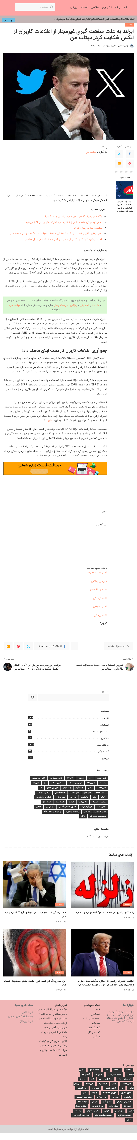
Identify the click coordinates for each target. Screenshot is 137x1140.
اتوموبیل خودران (75, 783)
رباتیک (103, 797)
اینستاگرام (79, 787)
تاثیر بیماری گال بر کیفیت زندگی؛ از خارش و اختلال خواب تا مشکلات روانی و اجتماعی (56, 233)
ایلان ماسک (101, 787)
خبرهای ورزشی (99, 581)
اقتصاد (129, 25)
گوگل (83, 816)
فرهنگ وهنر (60, 305)
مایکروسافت (101, 806)
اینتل (90, 787)
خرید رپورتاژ (26, 1021)
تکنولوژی (84, 305)
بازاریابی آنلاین (52, 787)
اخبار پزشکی (100, 615)
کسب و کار (103, 751)
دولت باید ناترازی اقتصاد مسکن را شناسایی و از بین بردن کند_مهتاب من (124, 206)
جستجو (105, 691)
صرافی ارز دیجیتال (99, 802)
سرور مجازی (60, 797)
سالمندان (84, 797)
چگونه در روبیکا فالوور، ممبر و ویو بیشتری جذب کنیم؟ (74, 216)
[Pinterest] (130, 164)
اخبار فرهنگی (100, 598)
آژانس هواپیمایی (38, 778)
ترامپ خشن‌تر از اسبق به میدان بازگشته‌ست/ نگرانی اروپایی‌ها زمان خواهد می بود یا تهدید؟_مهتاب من (105, 983)
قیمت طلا (47, 802)
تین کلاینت (74, 792)
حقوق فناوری (60, 792)
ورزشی (73, 305)
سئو (94, 797)
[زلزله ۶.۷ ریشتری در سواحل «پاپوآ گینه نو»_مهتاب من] (102, 884)
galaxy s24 (101, 778)
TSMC (70, 778)
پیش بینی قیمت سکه (52, 811)
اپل (45, 783)
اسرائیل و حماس (57, 783)
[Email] (119, 164)
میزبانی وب (50, 806)
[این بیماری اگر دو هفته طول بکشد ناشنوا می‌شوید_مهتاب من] (34, 952)
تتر (41, 787)
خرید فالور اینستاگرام (98, 836)
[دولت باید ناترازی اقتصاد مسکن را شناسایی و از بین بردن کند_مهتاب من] (124, 190)
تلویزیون (87, 792)
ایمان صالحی (123, 45)
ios (90, 778)
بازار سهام (67, 787)
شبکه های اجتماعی (43, 797)
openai (80, 778)
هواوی (38, 806)
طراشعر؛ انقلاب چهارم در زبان (87, 228)
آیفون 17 (103, 783)
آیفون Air (91, 783)
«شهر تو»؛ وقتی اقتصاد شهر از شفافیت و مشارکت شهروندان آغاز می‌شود (64, 222)
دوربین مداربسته (43, 792)
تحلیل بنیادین (100, 792)
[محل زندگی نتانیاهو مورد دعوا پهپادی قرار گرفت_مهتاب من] (34, 884)
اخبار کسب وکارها (97, 573)
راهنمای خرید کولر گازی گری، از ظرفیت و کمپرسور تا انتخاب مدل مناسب (64, 239)
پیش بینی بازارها (72, 811)
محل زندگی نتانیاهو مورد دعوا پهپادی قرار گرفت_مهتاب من (35, 915)
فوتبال (71, 802)
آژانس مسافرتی (56, 778)
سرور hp (73, 797)
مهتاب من (91, 152)
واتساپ (87, 811)
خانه (132, 19)
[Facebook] (130, 154)
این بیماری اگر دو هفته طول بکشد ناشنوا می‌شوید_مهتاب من (34, 983)
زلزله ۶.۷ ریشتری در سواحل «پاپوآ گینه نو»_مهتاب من (105, 913)
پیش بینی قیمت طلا (98, 816)
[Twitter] (119, 154)
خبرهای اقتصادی (98, 590)
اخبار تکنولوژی (99, 607)
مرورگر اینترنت (86, 806)
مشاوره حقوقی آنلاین (67, 806)
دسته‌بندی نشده (101, 732)
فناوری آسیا (83, 802)
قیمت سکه (59, 802)
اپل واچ (36, 783)
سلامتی (105, 738)
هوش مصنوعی (100, 811)
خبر (50, 420)
